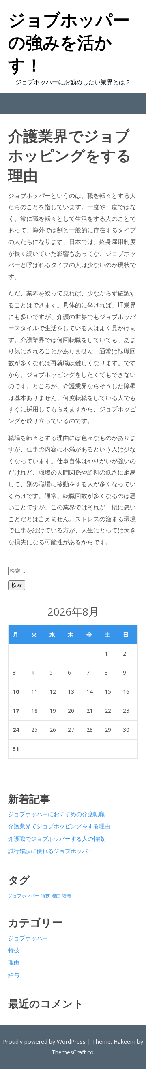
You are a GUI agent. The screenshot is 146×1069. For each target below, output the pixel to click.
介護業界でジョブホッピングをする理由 (59, 826)
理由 (56, 895)
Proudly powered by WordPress (44, 1041)
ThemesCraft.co (73, 1052)
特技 (45, 895)
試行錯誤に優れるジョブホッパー (50, 851)
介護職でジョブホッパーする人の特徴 (56, 838)
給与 (66, 895)
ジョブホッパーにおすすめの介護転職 (56, 814)
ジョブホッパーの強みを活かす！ (69, 42)
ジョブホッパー (23, 895)
